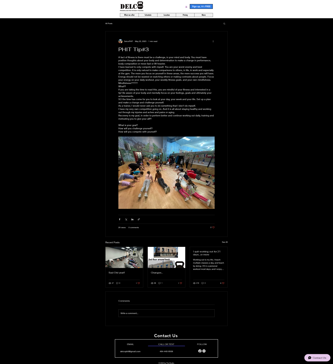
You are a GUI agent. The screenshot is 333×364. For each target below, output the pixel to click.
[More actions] (213, 41)
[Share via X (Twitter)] (126, 219)
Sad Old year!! (117, 272)
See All (225, 242)
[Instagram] (204, 351)
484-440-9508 (166, 351)
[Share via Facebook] (119, 219)
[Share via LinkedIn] (132, 219)
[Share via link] (138, 219)
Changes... (157, 272)
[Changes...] (166, 257)
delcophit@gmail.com (130, 351)
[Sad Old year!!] (124, 257)
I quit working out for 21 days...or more (207, 253)
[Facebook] (199, 351)
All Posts (108, 23)
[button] (186, 6)
